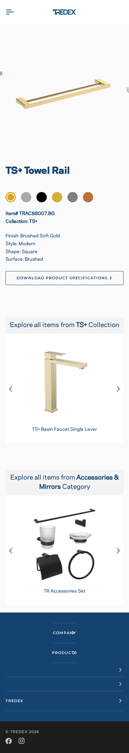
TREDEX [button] (14, 700)
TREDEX (19, 731)
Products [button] (64, 652)
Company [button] (64, 632)
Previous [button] (10, 388)
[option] (64, 388)
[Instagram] (22, 741)
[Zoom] (23, 142)
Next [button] (118, 388)
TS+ (82, 325)
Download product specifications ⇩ (65, 278)
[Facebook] (9, 741)
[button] (64, 670)
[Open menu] (16, 12)
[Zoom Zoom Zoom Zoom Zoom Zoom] (64, 92)
